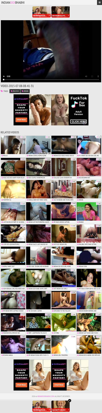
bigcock (15, 91)
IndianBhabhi (13, 2)
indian (25, 91)
